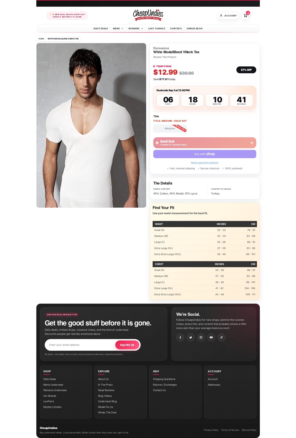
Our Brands (49, 395)
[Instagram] (201, 337)
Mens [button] (116, 28)
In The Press (105, 384)
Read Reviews (106, 390)
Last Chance (156, 28)
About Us (103, 379)
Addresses (214, 384)
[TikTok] (221, 337)
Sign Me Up (127, 344)
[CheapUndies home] (148, 15)
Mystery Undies (52, 407)
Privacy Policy (211, 430)
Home (41, 39)
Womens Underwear (55, 390)
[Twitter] (191, 337)
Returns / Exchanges (165, 384)
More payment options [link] (204, 162)
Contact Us (159, 390)
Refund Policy (249, 430)
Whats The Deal (107, 412)
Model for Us (105, 407)
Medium (170, 128)
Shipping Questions (164, 379)
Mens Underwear (53, 384)
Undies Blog (194, 28)
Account (213, 379)
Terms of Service (230, 430)
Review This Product (164, 57)
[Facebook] (180, 337)
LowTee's (176, 28)
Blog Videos (105, 395)
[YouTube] (211, 337)
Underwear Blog (107, 401)
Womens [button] (133, 28)
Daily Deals (101, 28)
